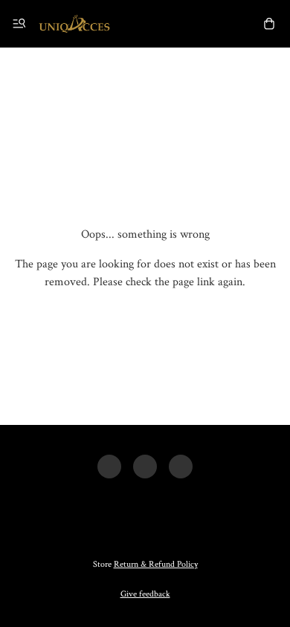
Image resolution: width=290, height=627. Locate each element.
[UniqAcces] (74, 24)
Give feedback (145, 594)
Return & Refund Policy (156, 564)
